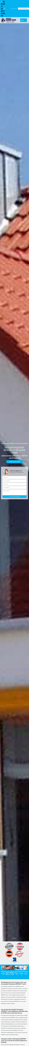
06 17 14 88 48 (3, 13)
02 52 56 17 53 (3, 5)
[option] (14, 523)
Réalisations (14, 461)
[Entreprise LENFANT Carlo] (9, 20)
